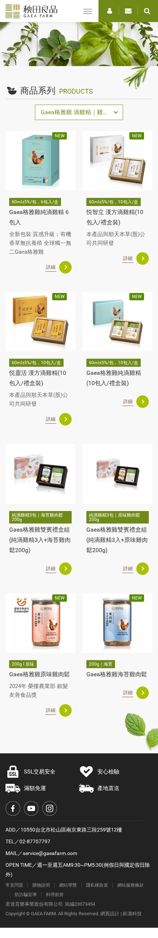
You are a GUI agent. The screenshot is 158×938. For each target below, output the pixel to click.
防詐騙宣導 (26, 894)
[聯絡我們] (128, 11)
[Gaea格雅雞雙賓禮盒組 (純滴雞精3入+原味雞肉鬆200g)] (117, 473)
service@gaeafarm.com (50, 853)
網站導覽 (68, 885)
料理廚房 (55, 894)
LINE (125, 890)
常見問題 (14, 885)
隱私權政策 (97, 885)
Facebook (13, 808)
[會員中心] (109, 11)
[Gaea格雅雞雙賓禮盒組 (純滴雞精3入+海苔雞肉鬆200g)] (40, 473)
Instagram (49, 808)
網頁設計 (109, 913)
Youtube (31, 808)
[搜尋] (147, 11)
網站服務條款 (130, 885)
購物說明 (41, 885)
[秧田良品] (34, 11)
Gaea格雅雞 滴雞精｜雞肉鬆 (78, 112)
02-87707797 (34, 841)
